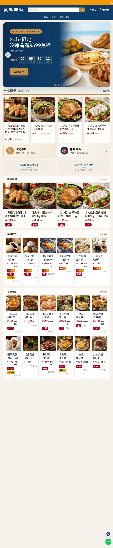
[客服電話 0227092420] (108, 534)
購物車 (106, 9)
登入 (94, 9)
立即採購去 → (21, 71)
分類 (54, 17)
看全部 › (106, 91)
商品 (46, 17)
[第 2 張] (57, 85)
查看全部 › (103, 234)
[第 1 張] (54, 85)
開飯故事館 (64, 17)
